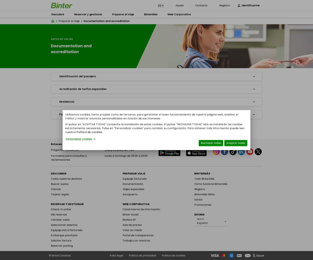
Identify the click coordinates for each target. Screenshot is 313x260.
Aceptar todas (235, 143)
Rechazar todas (211, 143)
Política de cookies (89, 132)
